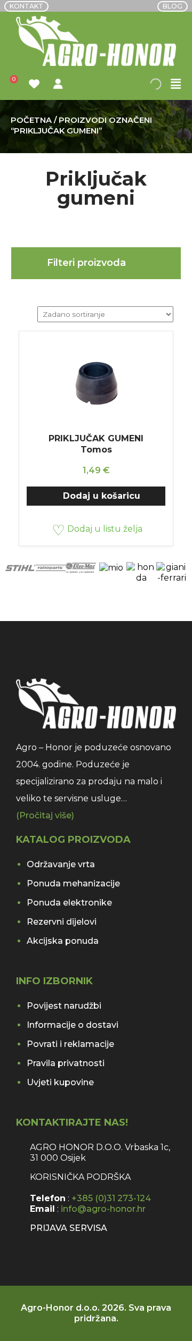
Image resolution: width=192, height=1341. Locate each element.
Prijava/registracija (59, 84)
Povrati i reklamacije (70, 1044)
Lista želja (36, 84)
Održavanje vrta (61, 864)
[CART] (11, 84)
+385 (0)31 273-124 (111, 1198)
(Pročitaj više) (45, 815)
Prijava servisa (68, 1228)
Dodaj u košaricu (101, 496)
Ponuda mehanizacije (73, 883)
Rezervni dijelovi (62, 922)
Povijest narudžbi (64, 1006)
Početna (31, 120)
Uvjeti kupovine (60, 1082)
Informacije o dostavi (72, 1025)
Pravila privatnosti (66, 1063)
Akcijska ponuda (63, 941)
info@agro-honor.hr (103, 1209)
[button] (176, 84)
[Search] (162, 84)
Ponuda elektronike (69, 903)
